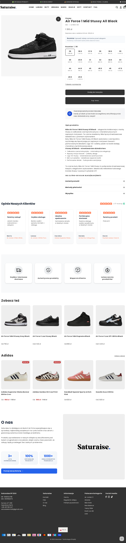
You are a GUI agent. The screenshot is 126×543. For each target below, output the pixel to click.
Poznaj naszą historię (12, 471)
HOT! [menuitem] (79, 7)
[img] (106, 204)
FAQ (44, 500)
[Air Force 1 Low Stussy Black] (47, 319)
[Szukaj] (117, 7)
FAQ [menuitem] (95, 7)
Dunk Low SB (89, 511)
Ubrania (55, 7)
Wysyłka (69, 193)
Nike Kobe (88, 503)
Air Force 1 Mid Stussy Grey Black (15, 336)
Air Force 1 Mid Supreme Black (77, 336)
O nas (45, 503)
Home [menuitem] (31, 7)
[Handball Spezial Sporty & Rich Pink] (78, 374)
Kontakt (46, 497)
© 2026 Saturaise (55, 539)
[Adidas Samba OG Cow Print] (47, 374)
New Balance (89, 505)
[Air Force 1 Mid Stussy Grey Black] (15, 319)
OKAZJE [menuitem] (71, 7)
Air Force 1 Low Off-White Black (109, 336)
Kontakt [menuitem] (87, 7)
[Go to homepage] (8, 7)
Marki (63, 7)
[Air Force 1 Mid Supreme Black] (78, 319)
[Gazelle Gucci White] (110, 374)
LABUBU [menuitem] (39, 7)
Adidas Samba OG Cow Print (45, 392)
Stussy (68, 18)
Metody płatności (73, 187)
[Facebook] (106, 497)
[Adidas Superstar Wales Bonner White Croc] (15, 374)
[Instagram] (109, 497)
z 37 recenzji (117, 204)
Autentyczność (72, 181)
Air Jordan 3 (89, 497)
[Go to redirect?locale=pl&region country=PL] (121, 7)
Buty (47, 7)
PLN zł (64, 530)
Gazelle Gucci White (104, 392)
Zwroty (66, 497)
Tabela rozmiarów (73, 84)
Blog (44, 505)
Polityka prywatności (71, 503)
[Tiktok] (112, 497)
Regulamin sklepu (70, 500)
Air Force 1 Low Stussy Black (45, 336)
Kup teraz (95, 101)
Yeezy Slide (89, 508)
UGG (86, 514)
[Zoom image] (58, 19)
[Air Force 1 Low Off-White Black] (110, 319)
